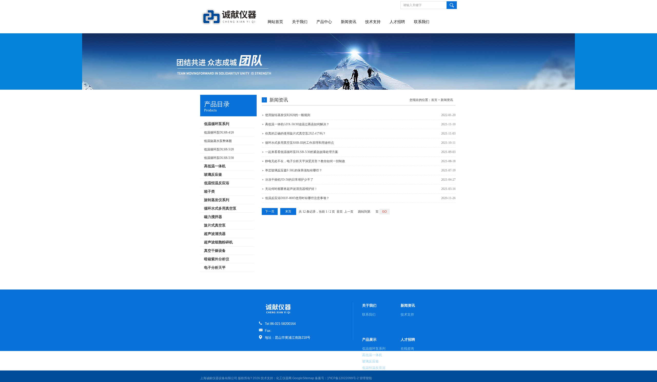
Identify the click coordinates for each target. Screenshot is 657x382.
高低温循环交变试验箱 (391, 279)
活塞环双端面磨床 (218, 279)
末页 (288, 211)
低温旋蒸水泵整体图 (218, 141)
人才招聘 (397, 22)
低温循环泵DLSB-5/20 (219, 149)
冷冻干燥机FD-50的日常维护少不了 (289, 179)
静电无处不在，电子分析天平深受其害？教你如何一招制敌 (305, 161)
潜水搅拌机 (448, 279)
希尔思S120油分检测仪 (423, 279)
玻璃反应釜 (370, 361)
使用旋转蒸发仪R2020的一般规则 (287, 115)
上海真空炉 (116, 279)
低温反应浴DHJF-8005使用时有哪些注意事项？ (297, 198)
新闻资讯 (348, 22)
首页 (434, 100)
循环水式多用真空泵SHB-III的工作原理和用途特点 (299, 142)
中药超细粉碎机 (11, 279)
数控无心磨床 (195, 279)
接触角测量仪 (134, 279)
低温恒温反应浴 (373, 368)
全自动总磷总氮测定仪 (73, 279)
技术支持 (373, 22)
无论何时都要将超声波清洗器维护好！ (291, 189)
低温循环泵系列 (373, 348)
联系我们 (421, 22)
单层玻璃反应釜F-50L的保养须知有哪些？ (293, 170)
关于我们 (299, 22)
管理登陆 (366, 378)
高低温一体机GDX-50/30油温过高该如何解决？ (297, 124)
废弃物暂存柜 (240, 279)
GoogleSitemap (303, 378)
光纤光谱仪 (161, 279)
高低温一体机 (372, 355)
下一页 (269, 211)
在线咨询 (407, 348)
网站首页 (275, 22)
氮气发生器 (30, 279)
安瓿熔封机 (351, 279)
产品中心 (324, 22)
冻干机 (148, 279)
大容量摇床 (367, 279)
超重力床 (282, 279)
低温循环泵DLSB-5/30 (219, 158)
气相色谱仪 (309, 279)
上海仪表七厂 (98, 279)
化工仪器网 (284, 378)
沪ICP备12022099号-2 (343, 378)
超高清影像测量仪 (330, 279)
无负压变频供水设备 (470, 279)
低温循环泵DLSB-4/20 (219, 132)
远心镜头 (295, 279)
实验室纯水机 (47, 279)
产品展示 (369, 339)
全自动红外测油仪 (262, 279)
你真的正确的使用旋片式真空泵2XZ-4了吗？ (295, 133)
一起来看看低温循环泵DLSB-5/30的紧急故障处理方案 (301, 152)
